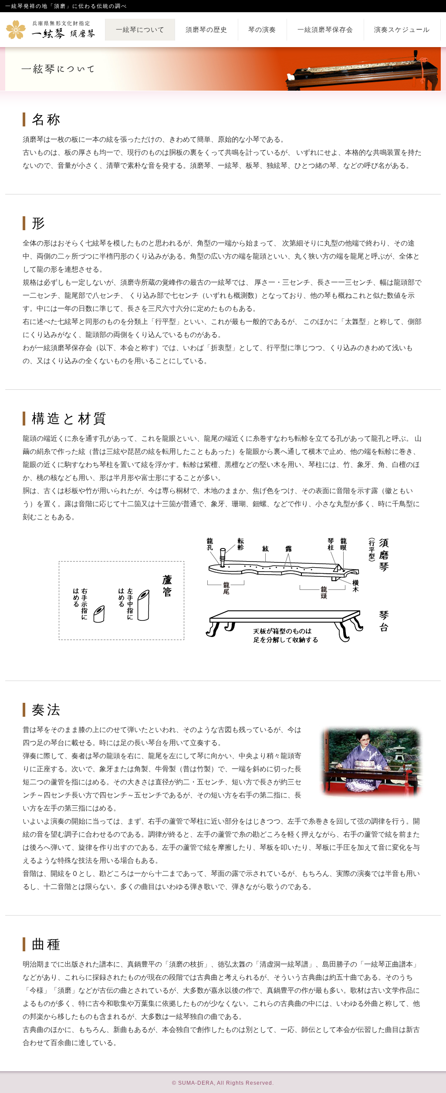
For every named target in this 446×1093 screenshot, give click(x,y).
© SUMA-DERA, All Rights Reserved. (223, 1083)
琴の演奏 (262, 29)
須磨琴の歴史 (206, 29)
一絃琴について (140, 29)
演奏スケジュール (402, 29)
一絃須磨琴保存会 (325, 29)
